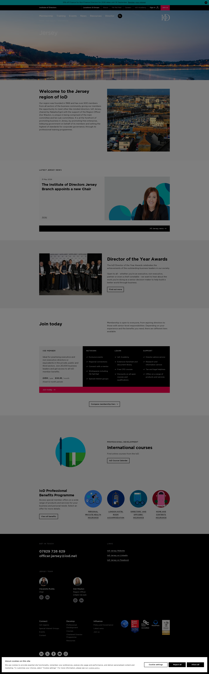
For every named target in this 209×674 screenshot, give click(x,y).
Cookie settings (156, 665)
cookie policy (94, 668)
